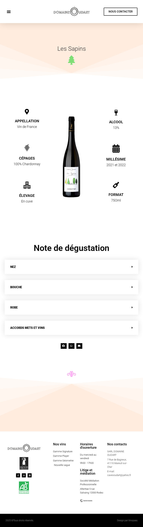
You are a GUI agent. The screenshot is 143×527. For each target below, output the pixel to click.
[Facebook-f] (18, 475)
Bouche (16, 287)
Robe (14, 307)
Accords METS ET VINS (27, 328)
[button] (9, 12)
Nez (13, 267)
